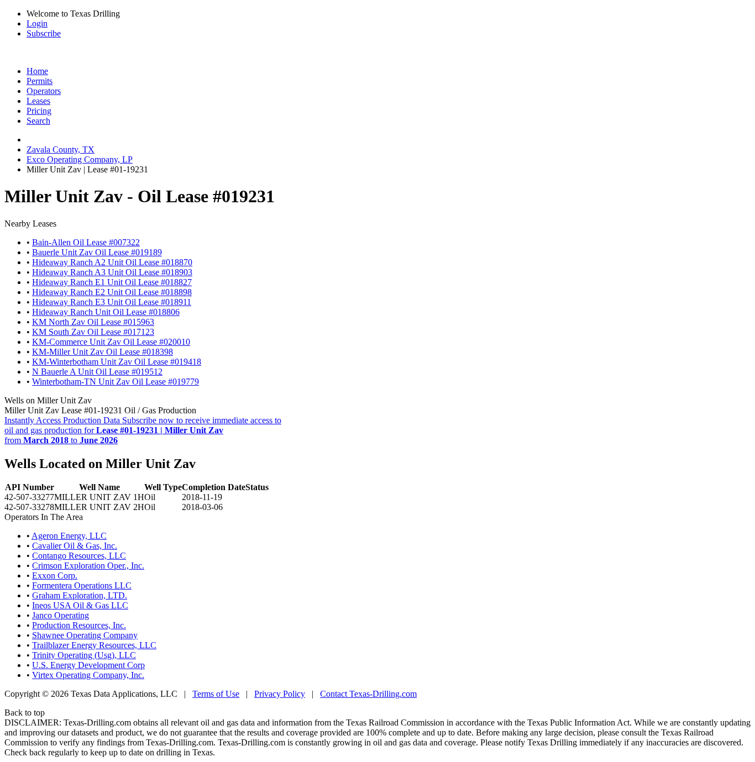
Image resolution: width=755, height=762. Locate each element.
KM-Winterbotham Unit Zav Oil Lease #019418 (116, 361)
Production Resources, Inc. (79, 625)
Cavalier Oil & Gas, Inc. (74, 545)
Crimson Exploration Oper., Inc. (88, 565)
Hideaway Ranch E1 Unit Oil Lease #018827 (112, 282)
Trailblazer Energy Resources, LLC (94, 645)
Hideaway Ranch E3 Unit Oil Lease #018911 (111, 302)
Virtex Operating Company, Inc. (88, 675)
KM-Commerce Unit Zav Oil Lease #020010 (111, 341)
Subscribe (44, 33)
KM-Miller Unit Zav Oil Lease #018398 (102, 351)
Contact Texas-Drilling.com (368, 693)
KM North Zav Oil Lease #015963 (93, 322)
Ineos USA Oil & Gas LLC (80, 605)
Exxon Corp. (54, 575)
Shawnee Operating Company (85, 635)
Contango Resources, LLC (79, 555)
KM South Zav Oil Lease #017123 (93, 332)
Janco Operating (60, 615)
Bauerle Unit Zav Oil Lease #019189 (97, 252)
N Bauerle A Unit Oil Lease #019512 (97, 371)
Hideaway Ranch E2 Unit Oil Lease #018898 (112, 292)
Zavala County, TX (61, 149)
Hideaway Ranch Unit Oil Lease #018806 (106, 312)
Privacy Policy (279, 693)
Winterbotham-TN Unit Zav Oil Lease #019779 (115, 381)
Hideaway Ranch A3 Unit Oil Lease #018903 (112, 272)
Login (37, 23)
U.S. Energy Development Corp (88, 665)
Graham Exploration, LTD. (79, 595)
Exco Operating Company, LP (80, 159)
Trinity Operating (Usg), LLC (84, 655)
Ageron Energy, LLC (69, 535)
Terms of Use (215, 693)
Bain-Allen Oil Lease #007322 (86, 242)
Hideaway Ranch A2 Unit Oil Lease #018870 (112, 262)
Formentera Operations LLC (82, 585)
